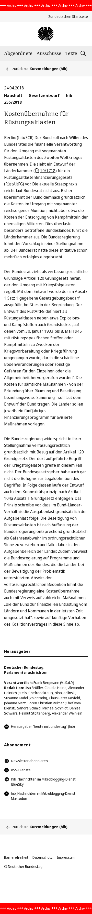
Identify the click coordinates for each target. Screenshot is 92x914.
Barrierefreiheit (16, 857)
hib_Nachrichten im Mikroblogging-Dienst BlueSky (43, 782)
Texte (71, 53)
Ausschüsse (49, 53)
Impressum (66, 857)
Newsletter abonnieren (29, 760)
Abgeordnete (18, 53)
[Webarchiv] (46, 34)
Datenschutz (42, 857)
